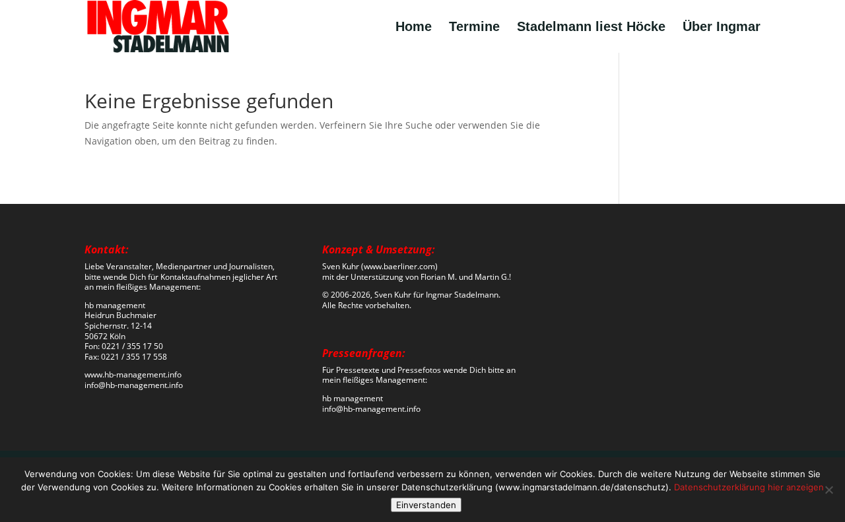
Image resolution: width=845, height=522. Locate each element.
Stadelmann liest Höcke (591, 28)
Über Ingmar (721, 28)
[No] (828, 489)
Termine (474, 28)
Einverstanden (426, 505)
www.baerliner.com (399, 266)
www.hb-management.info (133, 374)
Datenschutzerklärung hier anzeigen (749, 487)
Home (413, 28)
